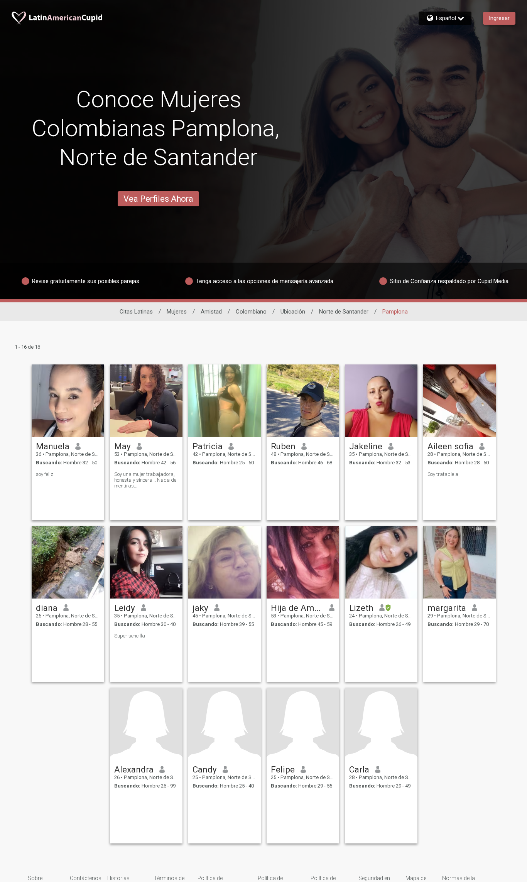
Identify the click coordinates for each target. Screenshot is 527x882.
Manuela (52, 446)
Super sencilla (129, 636)
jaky (200, 608)
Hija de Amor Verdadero (297, 608)
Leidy (124, 608)
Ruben (283, 446)
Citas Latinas (136, 311)
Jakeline (365, 446)
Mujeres (177, 311)
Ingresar (499, 18)
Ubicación (292, 311)
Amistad (211, 311)
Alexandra (134, 769)
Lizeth (361, 608)
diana (46, 608)
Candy (205, 769)
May (122, 446)
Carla (359, 769)
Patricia (208, 446)
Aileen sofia (450, 446)
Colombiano (251, 311)
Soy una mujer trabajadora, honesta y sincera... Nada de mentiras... (145, 480)
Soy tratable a (442, 474)
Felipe (283, 769)
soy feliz (44, 474)
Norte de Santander (343, 311)
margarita (446, 608)
